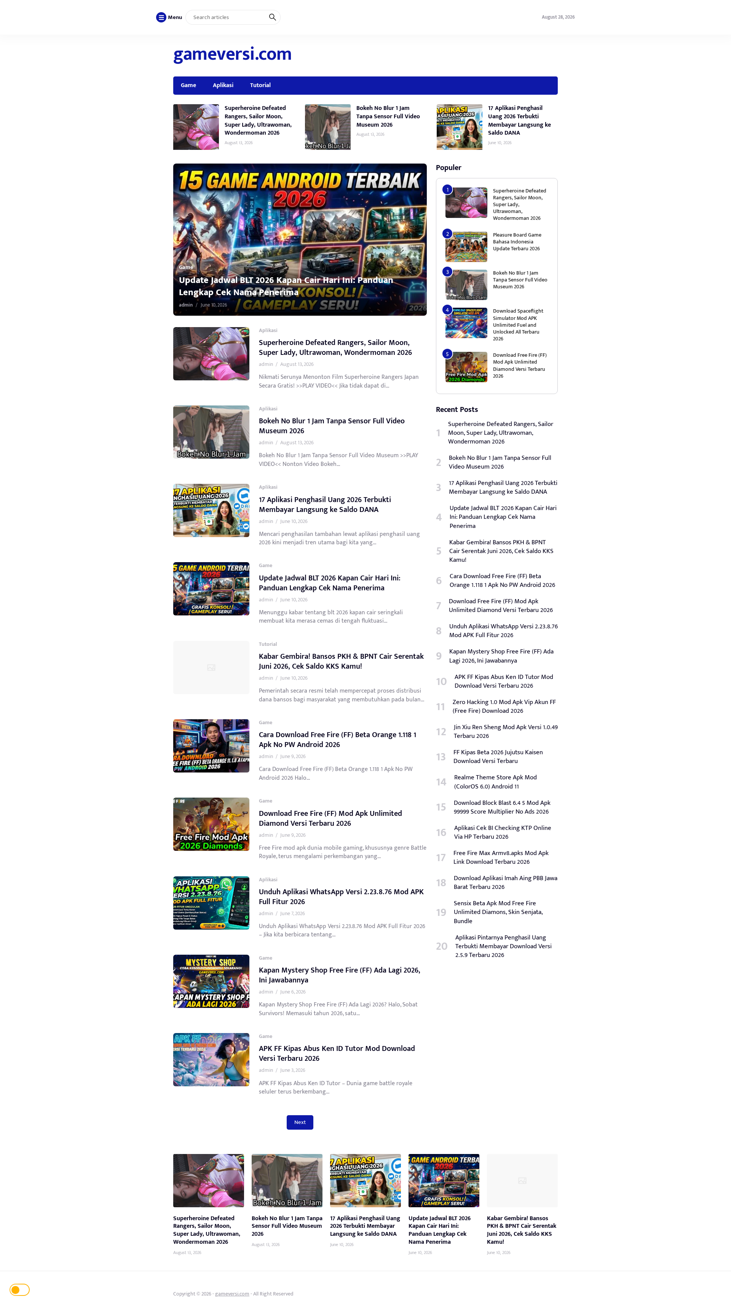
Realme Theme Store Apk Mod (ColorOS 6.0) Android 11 (495, 782)
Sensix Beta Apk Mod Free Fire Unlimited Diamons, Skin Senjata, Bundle (498, 912)
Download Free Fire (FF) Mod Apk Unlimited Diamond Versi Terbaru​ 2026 (330, 818)
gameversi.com (232, 54)
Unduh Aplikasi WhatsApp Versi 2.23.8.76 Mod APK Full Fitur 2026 (341, 896)
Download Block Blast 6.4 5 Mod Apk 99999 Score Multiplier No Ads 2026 (502, 807)
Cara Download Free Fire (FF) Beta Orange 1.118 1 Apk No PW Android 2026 (337, 739)
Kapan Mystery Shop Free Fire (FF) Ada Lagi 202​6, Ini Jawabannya (339, 975)
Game (188, 85)
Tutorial (260, 85)
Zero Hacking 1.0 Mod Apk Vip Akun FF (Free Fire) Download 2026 (504, 706)
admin (186, 305)
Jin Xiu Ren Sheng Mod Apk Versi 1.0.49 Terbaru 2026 (506, 732)
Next (300, 1122)
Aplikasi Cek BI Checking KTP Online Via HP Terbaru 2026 (502, 832)
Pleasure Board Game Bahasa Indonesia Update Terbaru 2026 (517, 241)
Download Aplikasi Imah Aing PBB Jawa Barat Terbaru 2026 (505, 883)
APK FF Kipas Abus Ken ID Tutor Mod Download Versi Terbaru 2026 (337, 1053)
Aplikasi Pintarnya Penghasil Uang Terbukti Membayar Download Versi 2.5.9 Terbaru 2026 (503, 946)
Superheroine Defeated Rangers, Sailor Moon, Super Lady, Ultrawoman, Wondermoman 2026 (258, 120)
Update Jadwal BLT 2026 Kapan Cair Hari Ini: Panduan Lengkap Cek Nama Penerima (330, 583)
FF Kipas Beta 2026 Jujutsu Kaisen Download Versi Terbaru (498, 757)
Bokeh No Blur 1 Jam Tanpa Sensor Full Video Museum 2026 (388, 116)
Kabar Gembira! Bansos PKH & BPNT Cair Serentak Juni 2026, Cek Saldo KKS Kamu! (290, 286)
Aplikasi (223, 85)
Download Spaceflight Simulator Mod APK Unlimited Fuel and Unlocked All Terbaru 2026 (518, 325)
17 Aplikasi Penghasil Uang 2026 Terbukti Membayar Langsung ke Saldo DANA (519, 120)
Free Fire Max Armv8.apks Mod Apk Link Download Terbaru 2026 (501, 857)
